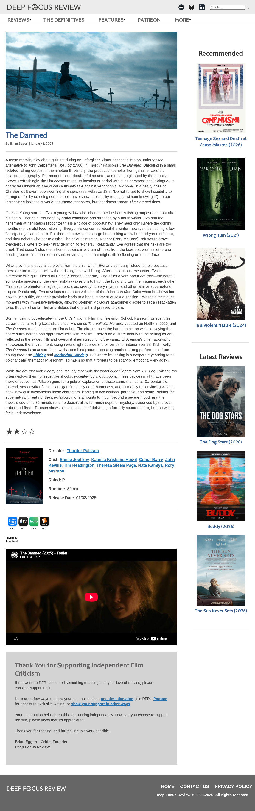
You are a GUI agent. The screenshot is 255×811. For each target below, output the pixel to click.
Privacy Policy (233, 786)
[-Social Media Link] (181, 7)
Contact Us (194, 786)
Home (168, 786)
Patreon (149, 19)
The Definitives (63, 19)
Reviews (18, 19)
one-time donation (117, 699)
